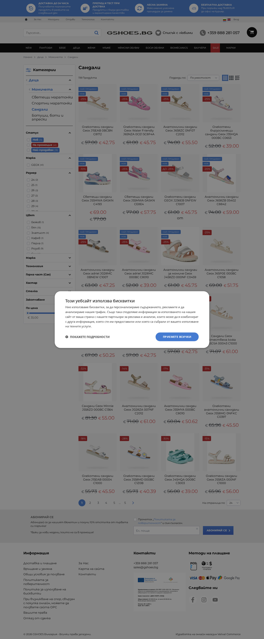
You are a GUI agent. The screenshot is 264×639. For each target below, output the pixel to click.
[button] (87, 337)
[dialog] (132, 319)
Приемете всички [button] (177, 336)
